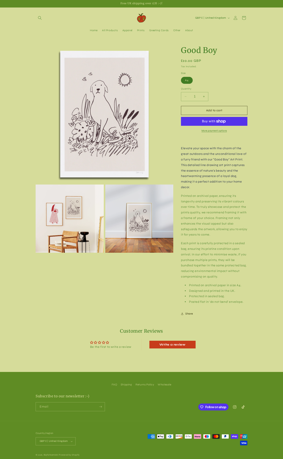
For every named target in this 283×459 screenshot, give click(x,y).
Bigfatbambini (51, 455)
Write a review (172, 344)
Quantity (186, 88)
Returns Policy (145, 384)
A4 (187, 80)
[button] (40, 18)
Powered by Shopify (69, 455)
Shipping (126, 384)
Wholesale (164, 384)
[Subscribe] (100, 406)
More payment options (214, 130)
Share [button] (189, 313)
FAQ (114, 384)
